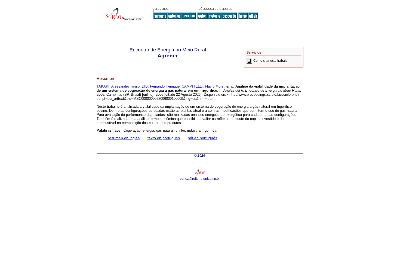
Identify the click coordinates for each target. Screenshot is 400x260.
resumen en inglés (124, 138)
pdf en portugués (202, 138)
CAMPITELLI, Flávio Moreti (203, 86)
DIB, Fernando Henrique (161, 86)
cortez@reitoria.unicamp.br (200, 179)
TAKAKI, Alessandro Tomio (118, 86)
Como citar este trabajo (270, 60)
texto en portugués (163, 138)
